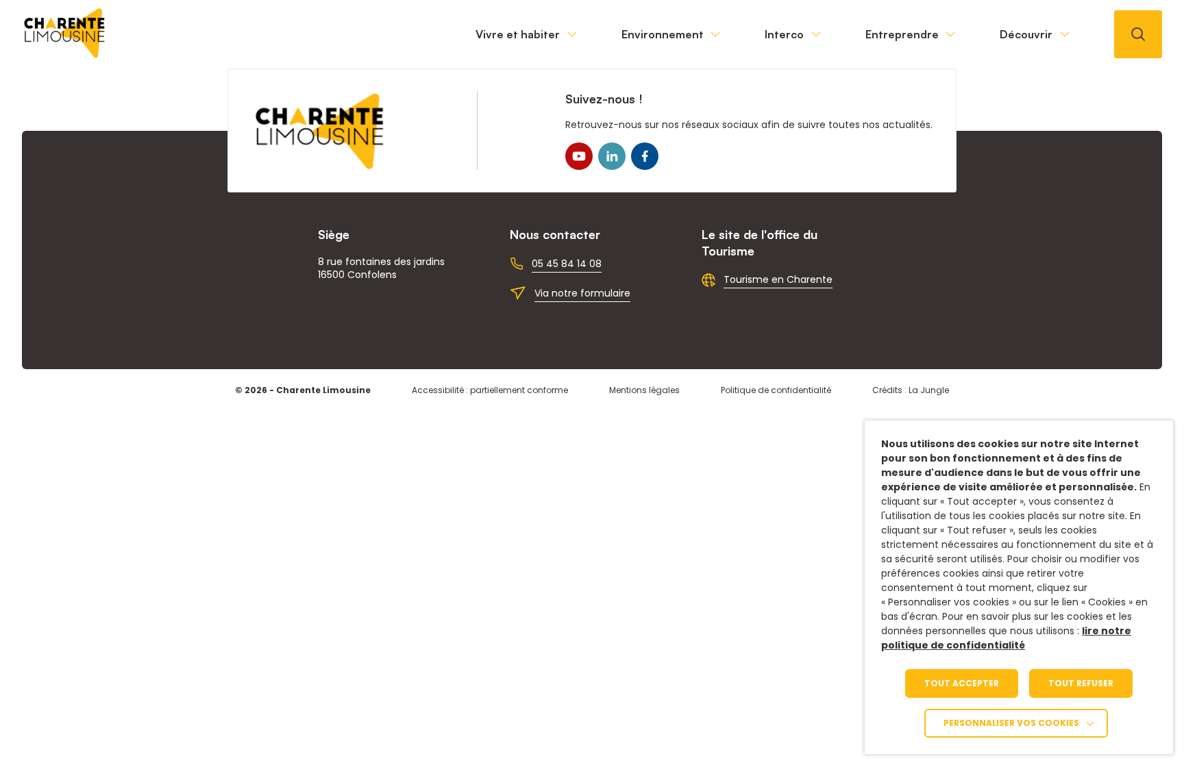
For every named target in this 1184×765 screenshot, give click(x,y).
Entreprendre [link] (902, 34)
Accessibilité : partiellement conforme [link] (490, 390)
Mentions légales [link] (644, 390)
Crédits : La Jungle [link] (910, 390)
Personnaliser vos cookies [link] (1011, 723)
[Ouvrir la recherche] (1138, 34)
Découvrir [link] (1026, 34)
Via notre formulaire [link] (582, 293)
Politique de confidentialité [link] (776, 390)
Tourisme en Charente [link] (778, 279)
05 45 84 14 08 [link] (567, 264)
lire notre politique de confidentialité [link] (1006, 638)
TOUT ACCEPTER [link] (961, 683)
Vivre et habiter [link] (518, 34)
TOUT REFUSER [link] (1080, 683)
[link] (65, 54)
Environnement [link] (662, 34)
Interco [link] (784, 34)
